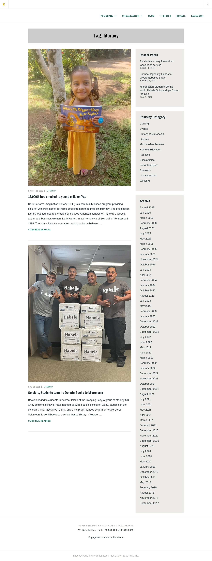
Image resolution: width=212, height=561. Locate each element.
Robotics (145, 154)
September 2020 (149, 440)
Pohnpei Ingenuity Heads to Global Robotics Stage (156, 75)
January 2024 (147, 285)
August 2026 (147, 207)
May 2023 (145, 306)
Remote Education (150, 149)
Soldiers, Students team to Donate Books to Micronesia (65, 392)
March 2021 (146, 420)
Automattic (132, 556)
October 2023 (147, 290)
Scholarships (147, 160)
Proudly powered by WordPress (90, 556)
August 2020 (147, 446)
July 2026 (145, 212)
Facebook (197, 15)
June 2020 (146, 456)
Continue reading (44, 229)
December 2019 (149, 472)
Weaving (145, 180)
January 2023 (147, 316)
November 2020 (149, 435)
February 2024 (148, 280)
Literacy (51, 191)
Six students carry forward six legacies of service (157, 63)
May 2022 (145, 347)
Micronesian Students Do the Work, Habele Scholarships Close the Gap (159, 90)
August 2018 (147, 492)
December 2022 (149, 321)
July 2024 (145, 269)
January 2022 (147, 368)
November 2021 (149, 378)
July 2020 (145, 451)
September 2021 (149, 389)
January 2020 (147, 466)
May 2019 (145, 482)
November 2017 (149, 497)
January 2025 (147, 254)
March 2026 (146, 217)
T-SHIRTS (165, 15)
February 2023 (148, 311)
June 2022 (146, 342)
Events (144, 128)
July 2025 (145, 233)
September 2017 (149, 503)
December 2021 (149, 373)
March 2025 (146, 243)
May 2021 (145, 409)
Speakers (145, 170)
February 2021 (148, 425)
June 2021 (146, 404)
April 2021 (145, 414)
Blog (151, 15)
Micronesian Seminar (152, 144)
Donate (181, 15)
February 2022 (148, 363)
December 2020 (149, 430)
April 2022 (145, 352)
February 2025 (148, 249)
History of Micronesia (152, 134)
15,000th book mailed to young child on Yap (57, 196)
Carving (144, 123)
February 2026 (148, 223)
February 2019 (148, 487)
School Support (149, 165)
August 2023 (147, 295)
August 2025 (147, 228)
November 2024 (149, 259)
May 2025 (145, 238)
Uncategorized (148, 175)
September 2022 (149, 331)
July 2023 (145, 300)
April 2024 (145, 275)
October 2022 (147, 326)
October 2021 (147, 383)
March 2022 (146, 357)
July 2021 (145, 399)
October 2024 (147, 264)
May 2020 (145, 461)
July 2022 (145, 337)
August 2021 (147, 394)
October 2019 (147, 477)
